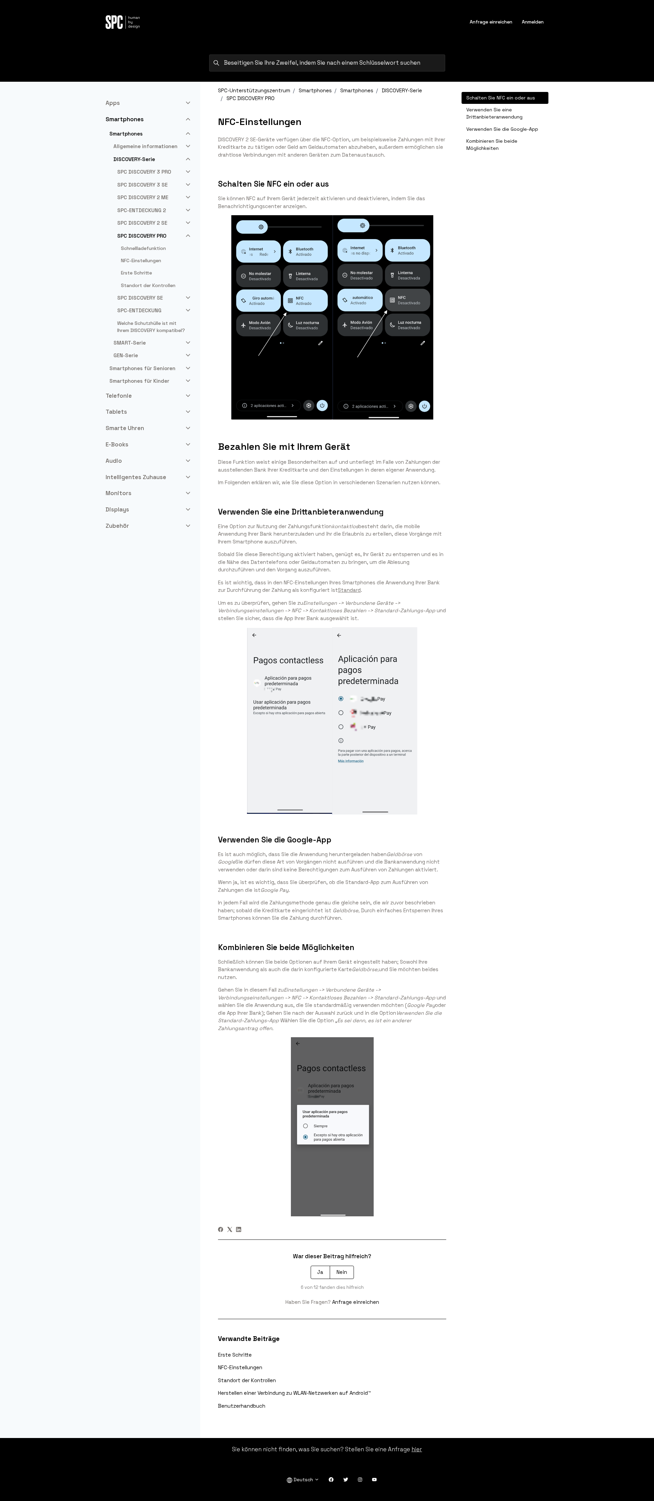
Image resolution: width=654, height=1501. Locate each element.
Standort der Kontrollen (247, 1380)
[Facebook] (220, 1230)
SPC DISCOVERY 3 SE (142, 184)
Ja (320, 1272)
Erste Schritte (235, 1355)
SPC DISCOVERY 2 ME (142, 197)
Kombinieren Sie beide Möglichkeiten (491, 144)
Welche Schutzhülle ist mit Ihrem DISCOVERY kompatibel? (151, 326)
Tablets (116, 411)
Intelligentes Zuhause (136, 477)
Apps (113, 103)
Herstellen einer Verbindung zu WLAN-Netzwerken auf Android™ (294, 1393)
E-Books (117, 444)
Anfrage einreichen (491, 22)
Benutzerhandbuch (241, 1406)
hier (416, 1449)
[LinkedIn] (238, 1230)
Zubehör (117, 526)
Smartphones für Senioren (142, 368)
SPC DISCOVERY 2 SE (142, 223)
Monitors (118, 493)
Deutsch (303, 1479)
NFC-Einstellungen (240, 1367)
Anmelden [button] (533, 22)
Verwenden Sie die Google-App (502, 129)
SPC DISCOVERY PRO (251, 98)
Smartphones (315, 90)
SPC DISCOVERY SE (140, 298)
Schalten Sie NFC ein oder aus (500, 98)
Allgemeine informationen (145, 146)
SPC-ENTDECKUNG (139, 310)
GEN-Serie (125, 355)
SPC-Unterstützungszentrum (254, 90)
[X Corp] (229, 1230)
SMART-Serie (129, 342)
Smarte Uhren (125, 428)
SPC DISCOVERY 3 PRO (144, 172)
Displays (117, 509)
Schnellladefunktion (143, 248)
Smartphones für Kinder (139, 381)
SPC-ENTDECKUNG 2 (141, 210)
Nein (342, 1272)
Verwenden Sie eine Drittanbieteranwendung (494, 113)
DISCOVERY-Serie (402, 90)
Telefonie (119, 395)
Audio (114, 460)
